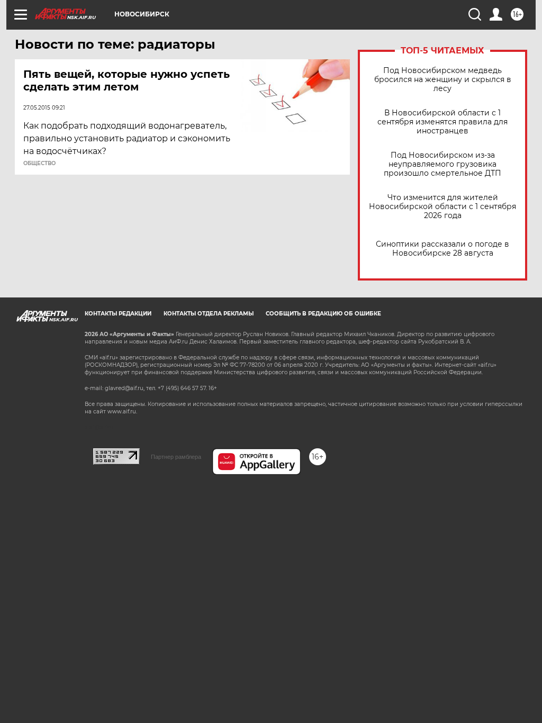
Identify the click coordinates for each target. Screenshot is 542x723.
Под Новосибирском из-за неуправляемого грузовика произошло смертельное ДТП (442, 164)
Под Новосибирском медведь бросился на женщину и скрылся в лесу (442, 79)
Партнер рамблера (176, 457)
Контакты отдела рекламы (209, 313)
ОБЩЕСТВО (39, 163)
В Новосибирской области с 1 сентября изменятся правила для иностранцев (442, 122)
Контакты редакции (118, 313)
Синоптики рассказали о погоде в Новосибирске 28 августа (442, 249)
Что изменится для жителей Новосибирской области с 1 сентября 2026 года (442, 206)
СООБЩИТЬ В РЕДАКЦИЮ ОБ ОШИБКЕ (323, 313)
